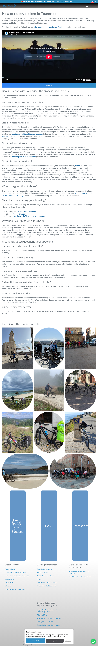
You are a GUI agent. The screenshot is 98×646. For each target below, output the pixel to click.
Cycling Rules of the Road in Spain (48, 625)
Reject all (54, 641)
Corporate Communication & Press (17, 576)
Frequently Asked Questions (46, 586)
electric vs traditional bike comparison (27, 134)
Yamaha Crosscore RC (11, 136)
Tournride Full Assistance (45, 576)
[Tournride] (9, 5)
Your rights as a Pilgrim (45, 622)
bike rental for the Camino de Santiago (49, 27)
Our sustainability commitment (15, 589)
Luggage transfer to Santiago (47, 582)
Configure (68, 641)
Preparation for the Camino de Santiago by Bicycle (47, 611)
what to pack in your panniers (24, 157)
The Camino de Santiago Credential (49, 618)
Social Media (9, 579)
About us (8, 586)
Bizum (77, 166)
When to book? (10, 569)
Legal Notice (9, 582)
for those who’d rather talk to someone (30, 216)
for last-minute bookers (27, 211)
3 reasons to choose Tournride (15, 572)
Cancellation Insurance (44, 569)
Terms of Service (42, 572)
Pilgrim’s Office (42, 615)
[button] (92, 2)
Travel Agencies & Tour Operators (80, 577)
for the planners (19, 214)
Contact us (40, 579)
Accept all (35, 641)
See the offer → (69, 1)
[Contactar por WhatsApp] (93, 641)
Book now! (49, 85)
